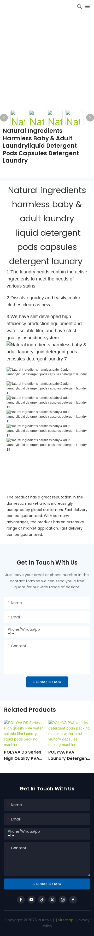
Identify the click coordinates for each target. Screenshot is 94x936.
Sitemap (65, 920)
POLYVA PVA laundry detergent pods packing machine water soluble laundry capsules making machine (68, 755)
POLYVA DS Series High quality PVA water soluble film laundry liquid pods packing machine (24, 755)
